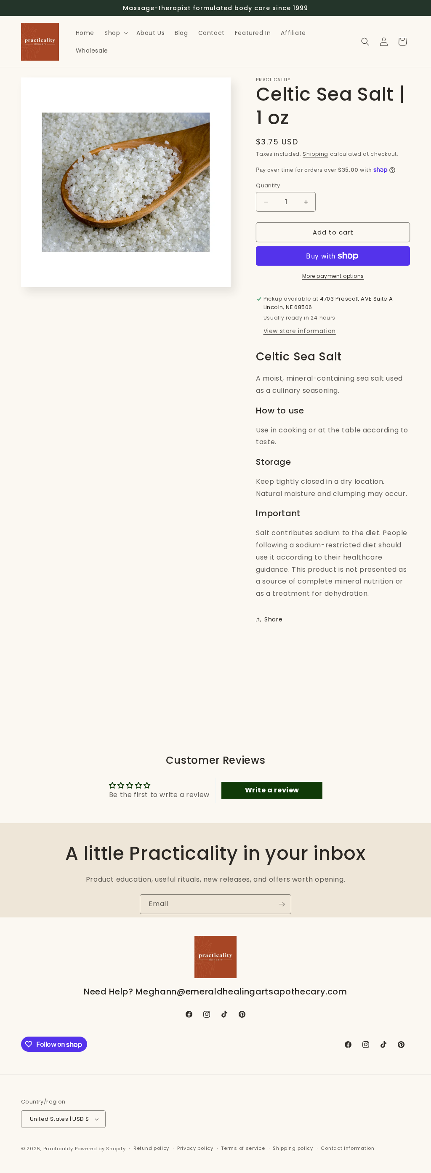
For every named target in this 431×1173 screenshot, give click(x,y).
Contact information (347, 1148)
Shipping (315, 153)
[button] (115, 33)
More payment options (333, 276)
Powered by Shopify (100, 1148)
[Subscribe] (281, 904)
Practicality (58, 1148)
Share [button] (273, 619)
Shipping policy (293, 1148)
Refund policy (151, 1148)
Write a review (272, 790)
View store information (299, 331)
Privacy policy (195, 1148)
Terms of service (243, 1148)
